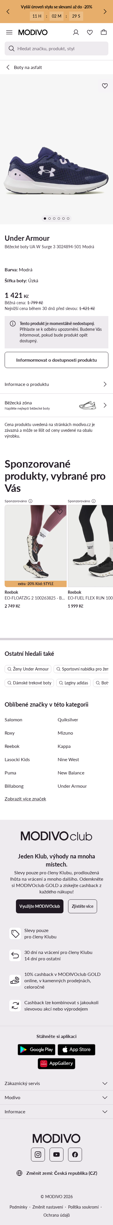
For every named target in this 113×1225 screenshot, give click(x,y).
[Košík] (104, 32)
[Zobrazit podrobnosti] (105, 384)
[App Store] (76, 1050)
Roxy (9, 732)
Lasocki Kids (17, 759)
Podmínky (18, 1207)
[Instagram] (38, 1154)
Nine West (68, 759)
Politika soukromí (83, 1207)
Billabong (14, 786)
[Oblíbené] (90, 32)
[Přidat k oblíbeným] (105, 86)
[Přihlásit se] (76, 32)
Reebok (12, 746)
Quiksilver (68, 719)
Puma (10, 772)
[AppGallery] (56, 1063)
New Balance (71, 772)
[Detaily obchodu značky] (105, 405)
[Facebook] (75, 1154)
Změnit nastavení (47, 1207)
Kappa (64, 746)
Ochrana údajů (56, 1215)
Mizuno (65, 732)
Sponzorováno (16, 501)
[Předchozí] (8, 11)
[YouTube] (56, 1154)
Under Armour (27, 238)
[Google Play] (36, 1050)
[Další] (105, 11)
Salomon (13, 719)
